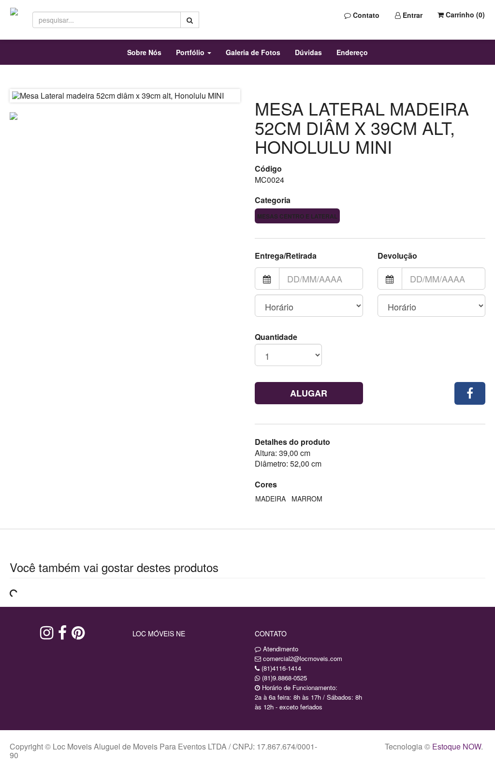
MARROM (306, 498)
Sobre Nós (144, 52)
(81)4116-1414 (281, 668)
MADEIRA (270, 498)
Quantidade (276, 337)
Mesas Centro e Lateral (297, 216)
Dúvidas (308, 52)
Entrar (411, 15)
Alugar (308, 393)
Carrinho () (464, 14)
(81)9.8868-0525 (284, 677)
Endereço (352, 52)
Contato (365, 15)
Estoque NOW (456, 746)
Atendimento (279, 648)
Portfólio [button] (191, 52)
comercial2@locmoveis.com (302, 658)
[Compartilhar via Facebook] (469, 393)
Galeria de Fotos (253, 52)
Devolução (397, 255)
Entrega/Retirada (286, 255)
